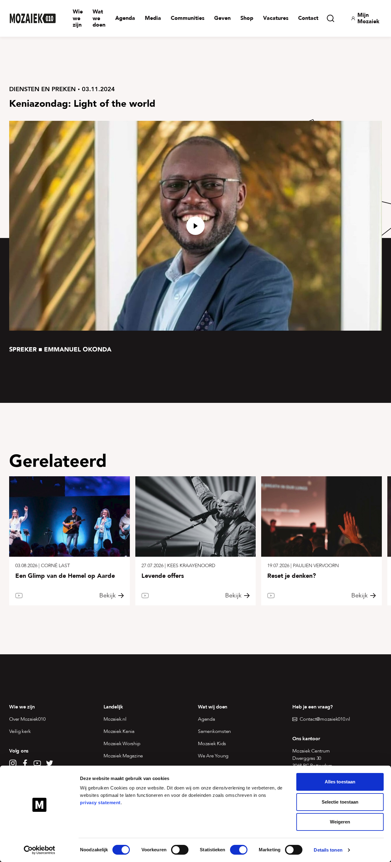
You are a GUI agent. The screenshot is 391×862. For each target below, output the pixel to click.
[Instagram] (12, 763)
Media (153, 18)
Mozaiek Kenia (119, 731)
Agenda (125, 18)
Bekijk (107, 595)
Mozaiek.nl (115, 719)
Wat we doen (99, 18)
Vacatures (275, 18)
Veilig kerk (20, 731)
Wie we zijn (78, 18)
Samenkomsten (214, 731)
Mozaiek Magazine (123, 755)
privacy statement (100, 802)
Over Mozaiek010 (27, 719)
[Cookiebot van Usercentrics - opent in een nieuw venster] (39, 850)
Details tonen (328, 850)
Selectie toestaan (340, 801)
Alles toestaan (340, 781)
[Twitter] (49, 763)
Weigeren (340, 821)
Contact (308, 18)
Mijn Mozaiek (368, 18)
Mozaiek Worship (122, 743)
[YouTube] (37, 763)
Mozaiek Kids (212, 743)
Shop (246, 18)
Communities (187, 18)
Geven (222, 18)
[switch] (179, 850)
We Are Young (213, 755)
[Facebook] (25, 763)
